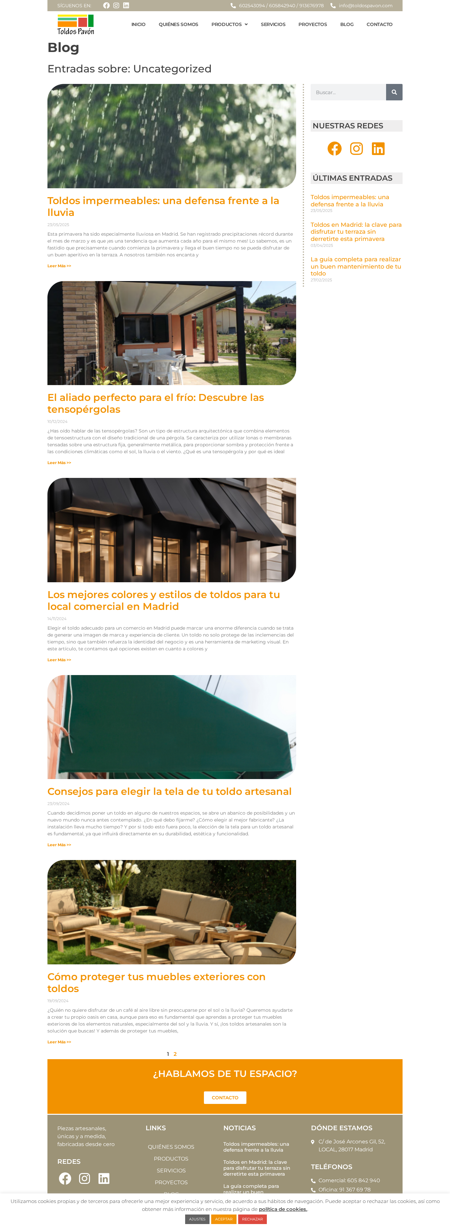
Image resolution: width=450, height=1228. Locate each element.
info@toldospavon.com (366, 6)
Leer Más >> (59, 265)
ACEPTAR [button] (224, 1219)
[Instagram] (116, 5)
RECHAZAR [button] (252, 1219)
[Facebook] (106, 5)
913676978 (311, 6)
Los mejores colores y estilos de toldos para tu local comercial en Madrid (163, 600)
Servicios (273, 24)
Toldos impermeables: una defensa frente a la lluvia (163, 207)
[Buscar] (394, 92)
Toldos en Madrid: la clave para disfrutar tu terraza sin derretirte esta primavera (356, 232)
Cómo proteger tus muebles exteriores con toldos (156, 983)
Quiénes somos (178, 24)
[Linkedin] (126, 5)
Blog (347, 24)
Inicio (138, 24)
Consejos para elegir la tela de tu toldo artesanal (169, 791)
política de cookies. (283, 1209)
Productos (226, 24)
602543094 (252, 6)
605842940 (282, 6)
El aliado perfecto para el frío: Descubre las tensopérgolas (155, 403)
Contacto (380, 24)
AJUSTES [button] (197, 1219)
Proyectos (312, 24)
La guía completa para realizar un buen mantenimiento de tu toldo (356, 266)
